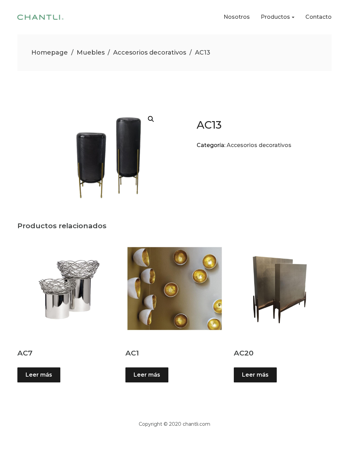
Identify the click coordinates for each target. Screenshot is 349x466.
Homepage (49, 52)
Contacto (318, 17)
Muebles (91, 52)
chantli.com (196, 424)
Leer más (39, 375)
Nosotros (237, 17)
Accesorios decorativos (149, 52)
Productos (275, 17)
